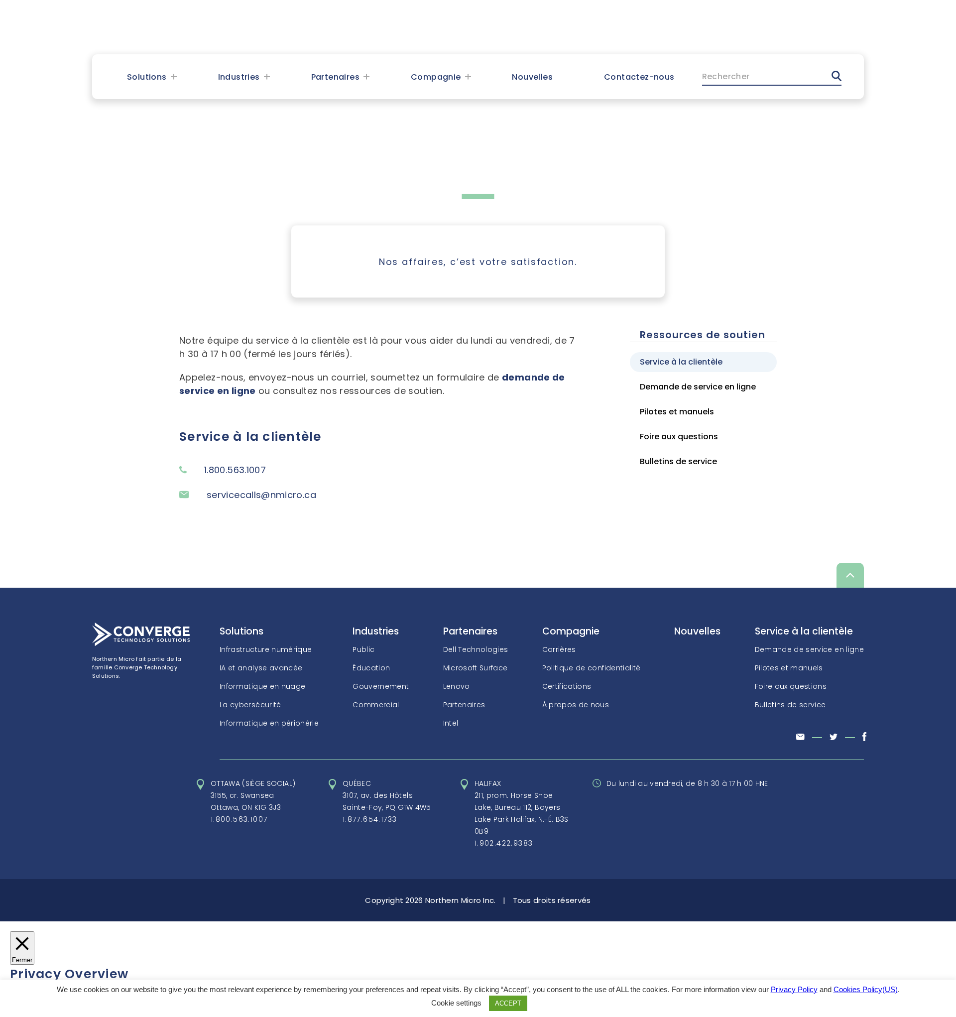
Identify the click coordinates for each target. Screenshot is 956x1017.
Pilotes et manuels (677, 411)
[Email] (800, 737)
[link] (213, 27)
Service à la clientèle (681, 362)
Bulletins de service (678, 461)
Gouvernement (381, 686)
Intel (451, 723)
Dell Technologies (475, 649)
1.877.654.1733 (370, 819)
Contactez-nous (639, 77)
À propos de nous (575, 705)
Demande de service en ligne (698, 386)
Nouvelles (532, 77)
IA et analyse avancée (261, 668)
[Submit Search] (836, 76)
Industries (239, 77)
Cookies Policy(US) (866, 989)
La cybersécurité (250, 705)
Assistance (810, 27)
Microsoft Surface (475, 668)
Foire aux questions (679, 436)
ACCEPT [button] (508, 1003)
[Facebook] (864, 738)
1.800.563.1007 (239, 819)
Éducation (371, 668)
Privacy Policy (794, 989)
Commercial (376, 705)
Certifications (567, 686)
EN (731, 27)
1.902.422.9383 (504, 843)
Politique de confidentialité (591, 668)
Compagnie (436, 77)
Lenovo (456, 686)
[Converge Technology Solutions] (141, 643)
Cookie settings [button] (456, 1003)
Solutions (147, 77)
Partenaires (335, 77)
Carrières (559, 649)
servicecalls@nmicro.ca (261, 495)
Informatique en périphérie (269, 723)
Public (363, 649)
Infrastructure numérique (266, 649)
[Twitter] (833, 737)
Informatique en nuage (262, 686)
